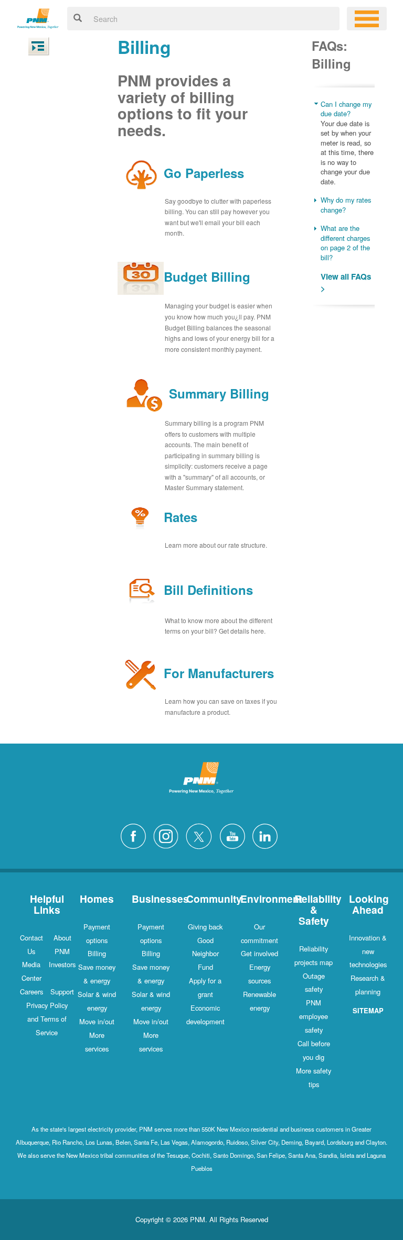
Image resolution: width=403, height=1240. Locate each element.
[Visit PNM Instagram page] (168, 834)
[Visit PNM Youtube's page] (235, 834)
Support (62, 992)
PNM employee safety (313, 1016)
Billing (97, 953)
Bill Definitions (208, 590)
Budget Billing (207, 276)
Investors (62, 964)
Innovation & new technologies (368, 951)
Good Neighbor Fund (205, 953)
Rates (180, 517)
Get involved (259, 953)
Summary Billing (219, 393)
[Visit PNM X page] (202, 834)
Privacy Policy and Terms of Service (47, 1018)
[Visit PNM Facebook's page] (136, 834)
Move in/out (96, 1021)
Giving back (205, 927)
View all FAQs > (346, 282)
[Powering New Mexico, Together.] (38, 17)
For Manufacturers (219, 673)
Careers (31, 992)
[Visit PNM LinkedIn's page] (267, 834)
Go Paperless (204, 173)
